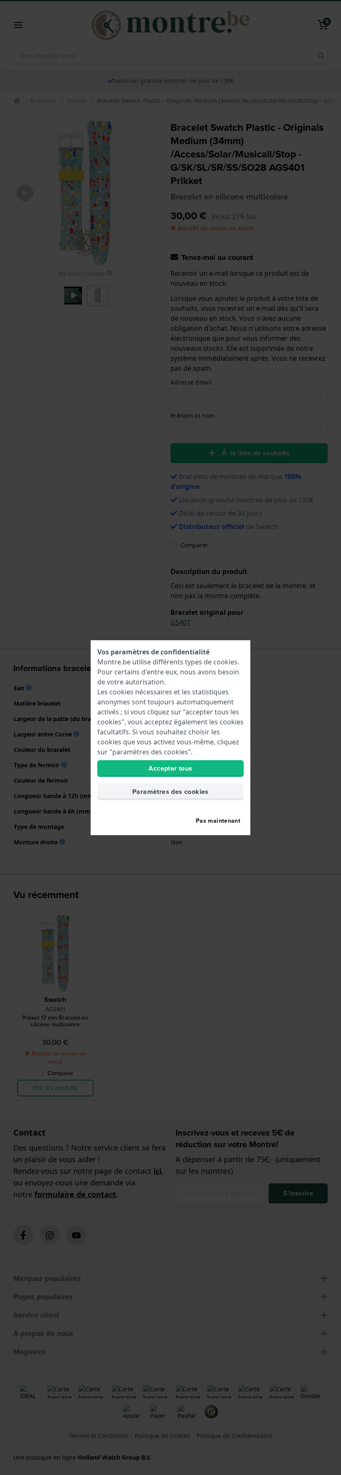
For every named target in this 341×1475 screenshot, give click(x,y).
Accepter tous (170, 768)
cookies (225, 661)
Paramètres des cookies (170, 791)
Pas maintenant (218, 820)
